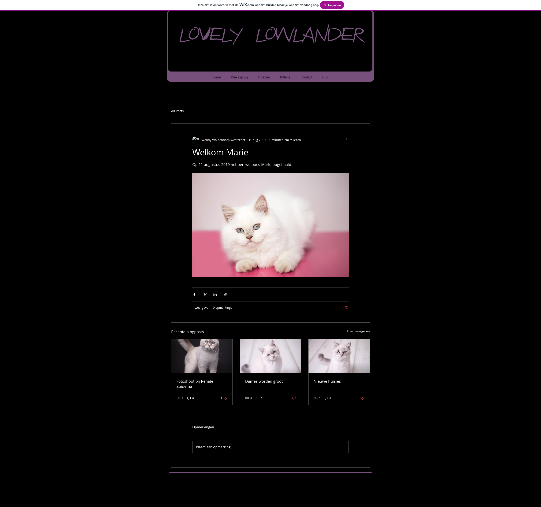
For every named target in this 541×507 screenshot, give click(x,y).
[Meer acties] (346, 139)
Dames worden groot (264, 381)
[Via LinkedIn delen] (215, 294)
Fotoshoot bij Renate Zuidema (194, 384)
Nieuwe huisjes (327, 381)
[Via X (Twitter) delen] (205, 294)
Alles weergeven (358, 331)
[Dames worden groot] (270, 356)
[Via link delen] (225, 294)
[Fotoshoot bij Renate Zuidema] (201, 356)
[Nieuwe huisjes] (339, 356)
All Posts (177, 111)
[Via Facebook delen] (194, 294)
